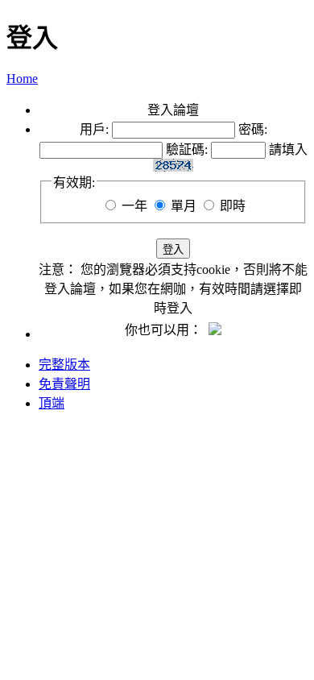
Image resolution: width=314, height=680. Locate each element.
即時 (233, 206)
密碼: (252, 129)
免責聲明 (64, 384)
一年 (134, 206)
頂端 (51, 403)
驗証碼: (187, 149)
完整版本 (64, 364)
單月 (183, 206)
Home (22, 78)
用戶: (94, 129)
